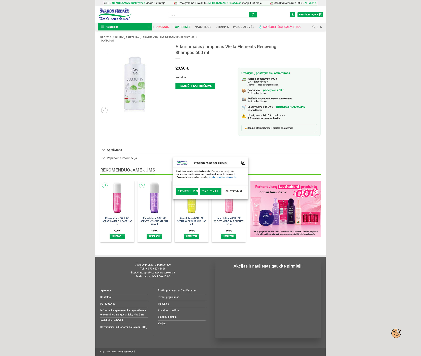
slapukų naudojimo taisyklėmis (222, 177)
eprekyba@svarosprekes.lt (159, 272)
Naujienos (203, 26)
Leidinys (222, 26)
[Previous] (106, 206)
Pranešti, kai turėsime (195, 86)
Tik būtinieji (210, 191)
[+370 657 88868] (321, 27)
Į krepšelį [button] (117, 236)
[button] (243, 162)
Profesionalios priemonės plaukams (168, 37)
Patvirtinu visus (188, 191)
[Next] (240, 206)
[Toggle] (103, 150)
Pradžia (105, 37)
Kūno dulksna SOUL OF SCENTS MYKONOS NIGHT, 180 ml (154, 221)
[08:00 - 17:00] (314, 27)
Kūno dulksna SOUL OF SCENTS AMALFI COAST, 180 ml (117, 221)
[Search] (253, 14)
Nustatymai (234, 191)
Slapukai (396, 333)
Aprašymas (114, 150)
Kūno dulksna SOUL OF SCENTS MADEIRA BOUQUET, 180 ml (229, 221)
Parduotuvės (243, 26)
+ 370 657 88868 (156, 268)
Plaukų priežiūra (127, 37)
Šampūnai (107, 40)
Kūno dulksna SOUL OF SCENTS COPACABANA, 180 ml (191, 221)
